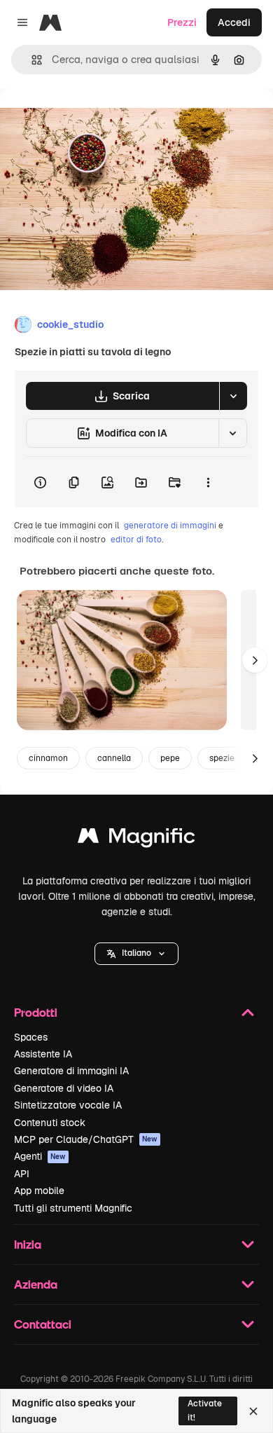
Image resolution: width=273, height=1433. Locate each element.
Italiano (136, 953)
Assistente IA (43, 1054)
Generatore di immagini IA (71, 1070)
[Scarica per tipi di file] (233, 396)
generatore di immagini (170, 525)
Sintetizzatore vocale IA (68, 1105)
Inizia (27, 1244)
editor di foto (136, 539)
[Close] (253, 1411)
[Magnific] (136, 839)
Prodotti (35, 1012)
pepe (170, 758)
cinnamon (48, 758)
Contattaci (42, 1324)
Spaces (31, 1037)
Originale (92, 120)
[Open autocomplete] (31, 60)
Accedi (234, 22)
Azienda (35, 1284)
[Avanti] (254, 660)
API (21, 1173)
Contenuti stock (49, 1122)
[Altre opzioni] (208, 482)
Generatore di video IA (63, 1088)
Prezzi (182, 22)
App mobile (39, 1190)
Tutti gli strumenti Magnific (73, 1208)
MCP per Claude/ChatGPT (86, 1139)
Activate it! (205, 1410)
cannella (114, 758)
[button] (136, 953)
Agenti (40, 1156)
